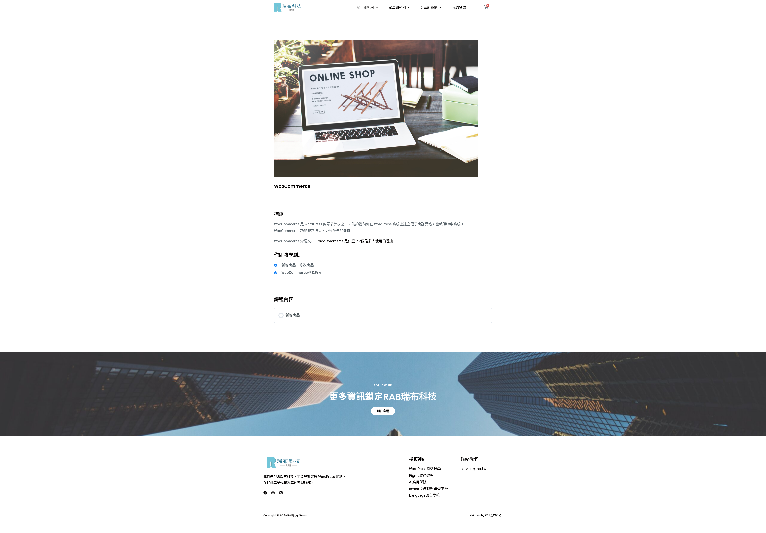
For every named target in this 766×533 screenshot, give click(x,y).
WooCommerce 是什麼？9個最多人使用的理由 (355, 241)
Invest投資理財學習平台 (428, 489)
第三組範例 (429, 7)
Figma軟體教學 (421, 475)
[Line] (281, 493)
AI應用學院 (418, 482)
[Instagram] (273, 493)
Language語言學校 (424, 495)
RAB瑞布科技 (493, 515)
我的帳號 (459, 7)
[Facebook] (265, 493)
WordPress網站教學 (425, 469)
